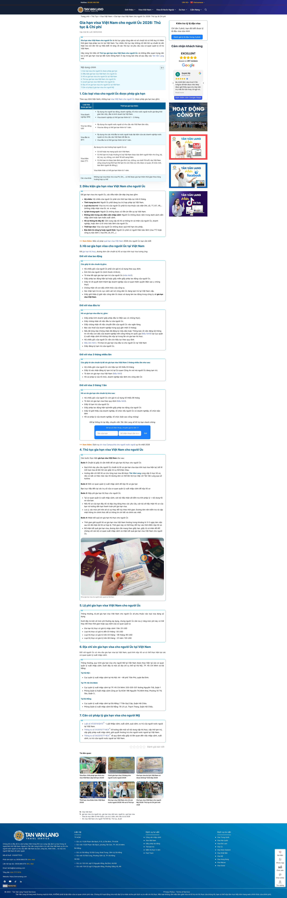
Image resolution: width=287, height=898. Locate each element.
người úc (121, 814)
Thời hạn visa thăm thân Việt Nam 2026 (92, 801)
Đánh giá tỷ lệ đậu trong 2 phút (187, 37)
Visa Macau (221, 862)
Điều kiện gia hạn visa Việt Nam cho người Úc (100, 74)
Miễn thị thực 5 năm (153, 850)
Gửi (145, 433)
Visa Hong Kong (223, 859)
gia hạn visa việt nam (110, 814)
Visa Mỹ (220, 856)
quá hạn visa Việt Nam (113, 241)
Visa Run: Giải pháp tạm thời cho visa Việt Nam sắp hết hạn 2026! (92, 776)
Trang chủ (85, 16)
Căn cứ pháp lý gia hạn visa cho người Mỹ (98, 87)
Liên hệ (185, 2)
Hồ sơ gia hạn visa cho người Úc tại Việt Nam (100, 76)
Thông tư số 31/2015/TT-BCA (96, 729)
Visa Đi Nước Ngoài (165, 10)
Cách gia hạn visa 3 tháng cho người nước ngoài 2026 (119, 776)
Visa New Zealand (223, 850)
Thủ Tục (94, 16)
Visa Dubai (221, 865)
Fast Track (149, 853)
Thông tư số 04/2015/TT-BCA (96, 735)
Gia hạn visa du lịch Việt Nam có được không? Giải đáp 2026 (148, 776)
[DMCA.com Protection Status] (9, 887)
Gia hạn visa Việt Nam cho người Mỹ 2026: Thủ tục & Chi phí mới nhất (148, 802)
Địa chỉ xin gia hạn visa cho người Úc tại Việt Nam (101, 85)
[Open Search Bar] (207, 9)
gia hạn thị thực (89, 251)
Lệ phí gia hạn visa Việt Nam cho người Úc (99, 82)
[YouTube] (10, 881)
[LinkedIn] (21, 881)
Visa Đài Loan (222, 843)
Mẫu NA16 (146, 334)
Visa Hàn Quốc (222, 840)
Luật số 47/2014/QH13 (93, 724)
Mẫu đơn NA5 (90, 343)
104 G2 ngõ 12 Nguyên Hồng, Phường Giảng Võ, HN (102, 866)
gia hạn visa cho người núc (91, 814)
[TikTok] (15, 881)
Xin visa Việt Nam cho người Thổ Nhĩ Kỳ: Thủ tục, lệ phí (102, 819)
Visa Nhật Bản (222, 853)
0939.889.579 (21, 859)
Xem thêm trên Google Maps (188, 97)
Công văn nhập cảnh (153, 837)
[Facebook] (5, 881)
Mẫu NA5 (117, 373)
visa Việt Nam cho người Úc (122, 99)
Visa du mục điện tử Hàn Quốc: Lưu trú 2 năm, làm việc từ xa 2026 (106, 816)
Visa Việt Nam (144, 10)
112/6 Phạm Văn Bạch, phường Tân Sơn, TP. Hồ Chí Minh (104, 845)
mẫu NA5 (128, 275)
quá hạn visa (130, 814)
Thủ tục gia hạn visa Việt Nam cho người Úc (99, 79)
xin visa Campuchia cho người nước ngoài (117, 444)
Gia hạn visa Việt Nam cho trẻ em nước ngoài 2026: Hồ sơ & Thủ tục (121, 801)
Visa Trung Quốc (223, 837)
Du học (182, 10)
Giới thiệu (129, 10)
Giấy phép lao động (153, 843)
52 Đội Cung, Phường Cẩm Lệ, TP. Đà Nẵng (99, 855)
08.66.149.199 (93, 2)
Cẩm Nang (195, 10)
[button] (203, 83)
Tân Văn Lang (158, 56)
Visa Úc (220, 847)
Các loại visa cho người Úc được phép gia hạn (99, 71)
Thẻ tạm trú (150, 847)
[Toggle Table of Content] (160, 68)
